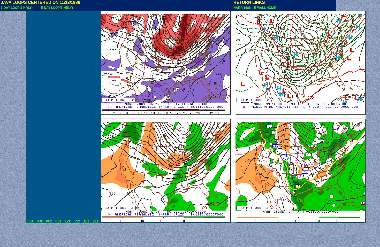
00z (30, 221)
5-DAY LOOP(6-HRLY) (57, 8)
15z (77, 221)
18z (86, 221)
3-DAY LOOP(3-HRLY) (17, 8)
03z (40, 221)
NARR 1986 (242, 8)
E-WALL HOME (264, 8)
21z (96, 221)
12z (68, 221)
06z (49, 221)
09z (58, 221)
